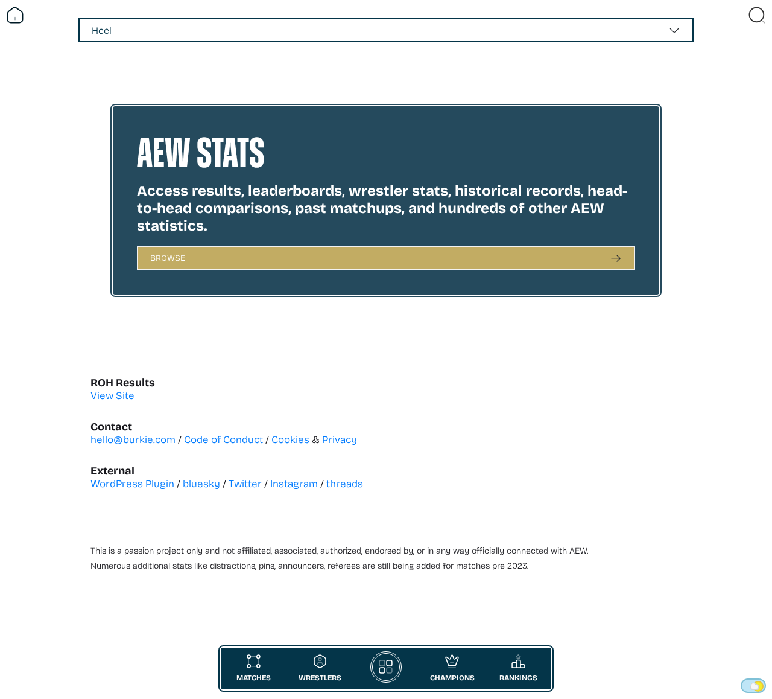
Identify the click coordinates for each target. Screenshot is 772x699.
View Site (112, 395)
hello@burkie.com (133, 439)
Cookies (290, 439)
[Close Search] (757, 15)
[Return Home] (15, 15)
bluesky (201, 483)
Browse (167, 257)
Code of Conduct (223, 439)
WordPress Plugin (132, 483)
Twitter (245, 483)
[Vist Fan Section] (736, 15)
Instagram (294, 483)
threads (344, 483)
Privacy (339, 439)
